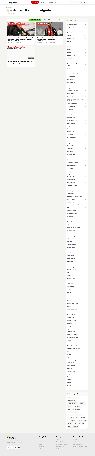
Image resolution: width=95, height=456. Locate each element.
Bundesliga (41, 446)
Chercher (55, 19)
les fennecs (78, 406)
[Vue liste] (62, 20)
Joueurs (43, 2)
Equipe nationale (72, 403)
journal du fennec (73, 418)
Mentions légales (77, 444)
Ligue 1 (40, 439)
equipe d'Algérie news (74, 409)
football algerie (72, 412)
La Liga (40, 444)
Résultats (58, 449)
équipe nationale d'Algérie (75, 415)
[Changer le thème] (85, 2)
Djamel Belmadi (81, 420)
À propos (75, 439)
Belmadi (81, 423)
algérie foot (71, 400)
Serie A (40, 449)
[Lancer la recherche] (81, 2)
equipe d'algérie (72, 398)
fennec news (71, 420)
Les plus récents (35, 20)
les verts (70, 406)
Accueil (7, 7)
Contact (75, 442)
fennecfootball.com (58, 454)
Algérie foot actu (73, 426)
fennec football (72, 423)
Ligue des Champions (61, 444)
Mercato (58, 439)
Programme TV (52, 2)
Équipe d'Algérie (60, 442)
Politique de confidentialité (80, 446)
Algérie (83, 418)
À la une (36, 2)
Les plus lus (46, 20)
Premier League (43, 442)
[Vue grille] (60, 20)
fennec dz (82, 403)
